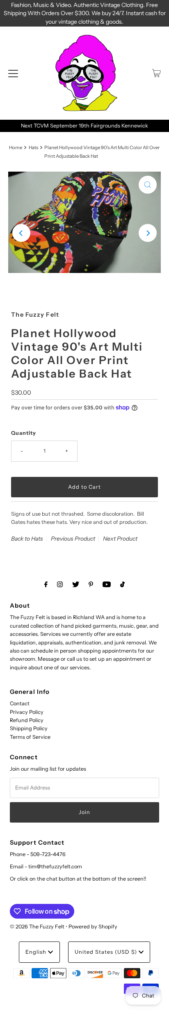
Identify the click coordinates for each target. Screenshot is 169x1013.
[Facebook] (46, 584)
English (36, 952)
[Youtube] (107, 584)
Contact (20, 703)
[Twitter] (75, 584)
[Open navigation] (13, 73)
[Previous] (21, 233)
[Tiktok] (122, 584)
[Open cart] (156, 73)
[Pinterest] (91, 584)
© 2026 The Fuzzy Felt (37, 927)
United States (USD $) (107, 952)
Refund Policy (26, 720)
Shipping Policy (29, 728)
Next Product (120, 538)
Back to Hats (27, 538)
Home (15, 147)
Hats (33, 147)
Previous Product (73, 538)
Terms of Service (30, 737)
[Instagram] (60, 584)
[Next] (148, 233)
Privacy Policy (26, 712)
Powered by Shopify (93, 927)
